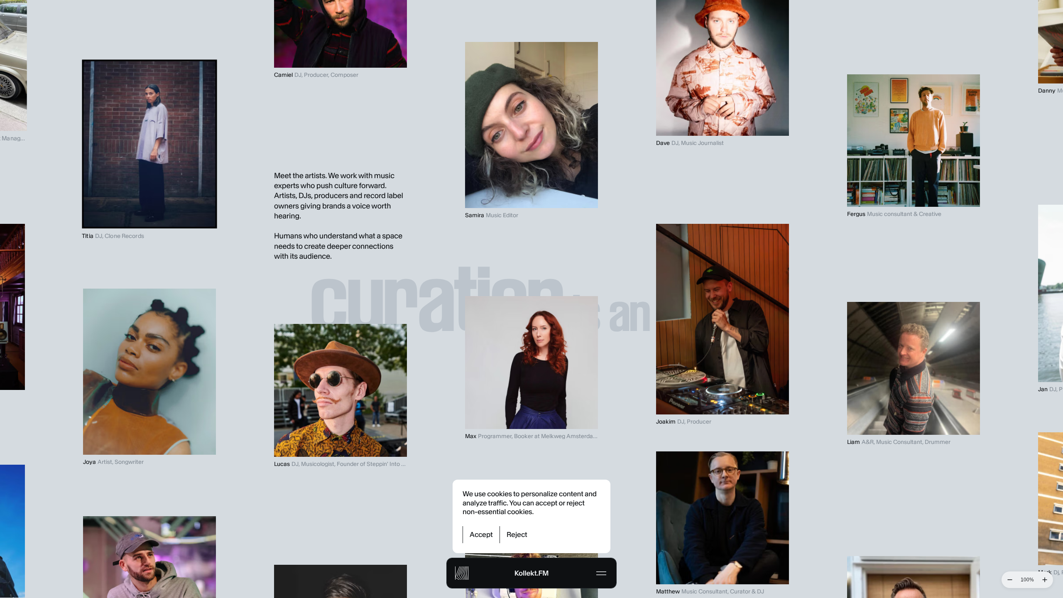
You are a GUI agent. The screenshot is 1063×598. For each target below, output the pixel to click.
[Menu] (601, 573)
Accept (481, 534)
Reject (517, 534)
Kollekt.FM (531, 573)
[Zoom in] (1044, 579)
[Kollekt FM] (461, 573)
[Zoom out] (1009, 579)
